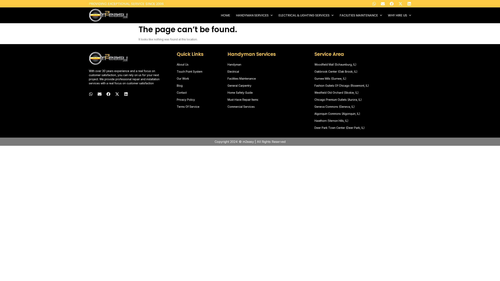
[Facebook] (392, 4)
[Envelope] (383, 4)
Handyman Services (252, 15)
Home (225, 15)
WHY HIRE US (397, 15)
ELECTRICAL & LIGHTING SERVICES (304, 15)
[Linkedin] (409, 4)
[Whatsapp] (374, 4)
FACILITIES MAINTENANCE (359, 15)
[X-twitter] (400, 4)
